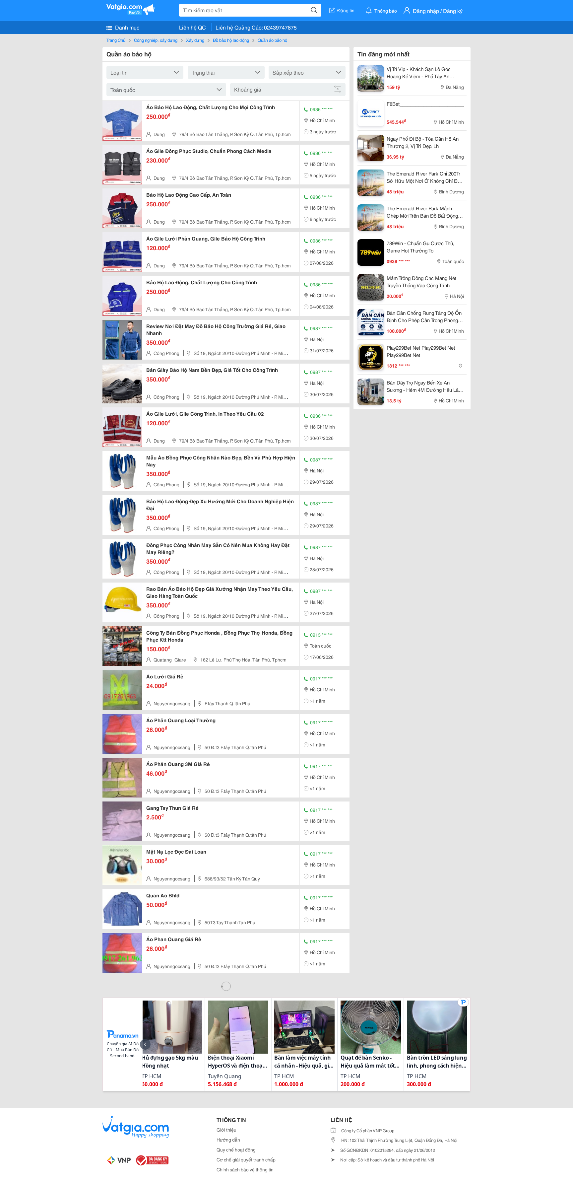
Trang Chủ (115, 40)
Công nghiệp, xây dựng (155, 40)
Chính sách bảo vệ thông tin (245, 1169)
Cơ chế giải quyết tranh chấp (246, 1159)
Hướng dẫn (228, 1139)
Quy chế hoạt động (236, 1149)
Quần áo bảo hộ (272, 40)
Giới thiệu (226, 1129)
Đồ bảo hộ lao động (231, 40)
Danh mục (126, 27)
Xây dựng (195, 40)
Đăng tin (345, 10)
